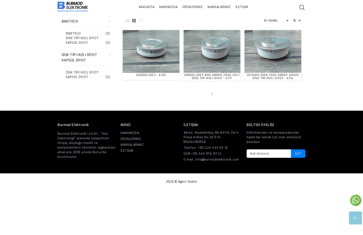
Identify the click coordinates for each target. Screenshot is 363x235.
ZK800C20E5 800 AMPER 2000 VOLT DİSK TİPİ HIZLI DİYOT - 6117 (212, 76)
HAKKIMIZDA (168, 7)
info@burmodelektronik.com (217, 160)
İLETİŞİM (241, 7)
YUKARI (355, 217)
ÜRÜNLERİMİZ (192, 7)
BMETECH (73, 34)
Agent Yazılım (187, 182)
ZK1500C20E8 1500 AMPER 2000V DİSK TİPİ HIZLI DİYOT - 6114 (273, 76)
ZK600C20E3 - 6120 (151, 75)
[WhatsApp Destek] (355, 200)
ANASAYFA (147, 7)
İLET (298, 154)
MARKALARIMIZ (219, 7)
